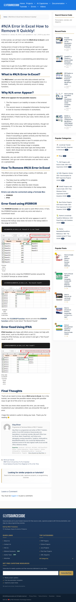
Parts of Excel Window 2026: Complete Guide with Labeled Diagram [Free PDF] (68, 280)
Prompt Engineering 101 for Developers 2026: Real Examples (68, 42)
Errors (33, 7)
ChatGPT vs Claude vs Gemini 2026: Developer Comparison (68, 60)
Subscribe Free (66, 573)
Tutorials (23, 7)
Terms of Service (42, 596)
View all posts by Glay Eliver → (37, 453)
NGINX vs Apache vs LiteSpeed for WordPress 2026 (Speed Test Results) (68, 120)
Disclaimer (51, 596)
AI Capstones (42, 3)
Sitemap (58, 596)
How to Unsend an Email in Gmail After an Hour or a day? (68, 312)
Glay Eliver (16, 425)
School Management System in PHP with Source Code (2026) (68, 329)
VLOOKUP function (17, 319)
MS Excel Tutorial (9, 460)
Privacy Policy (33, 596)
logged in (14, 496)
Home (22, 3)
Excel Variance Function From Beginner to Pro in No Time (21, 464)
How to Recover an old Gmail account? (67, 297)
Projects (29, 3)
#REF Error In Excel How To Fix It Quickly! (16, 462)
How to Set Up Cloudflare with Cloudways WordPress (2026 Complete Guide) (68, 100)
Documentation (58, 3)
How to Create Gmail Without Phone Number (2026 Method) (68, 260)
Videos (43, 7)
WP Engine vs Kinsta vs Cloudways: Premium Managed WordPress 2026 (68, 78)
